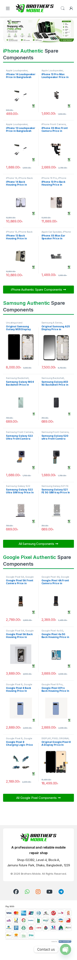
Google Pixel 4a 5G (52, 630)
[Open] (8, 8)
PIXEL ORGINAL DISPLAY (55, 739)
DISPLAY (46, 738)
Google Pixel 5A (15, 576)
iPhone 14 (11, 178)
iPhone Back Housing (19, 179)
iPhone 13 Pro (49, 178)
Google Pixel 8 (14, 684)
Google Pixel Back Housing (20, 632)
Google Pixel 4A (50, 576)
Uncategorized (14, 322)
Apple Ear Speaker (51, 231)
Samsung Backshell (17, 378)
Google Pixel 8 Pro (52, 684)
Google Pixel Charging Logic (19, 739)
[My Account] (71, 8)
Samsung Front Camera (19, 432)
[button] (7, 30)
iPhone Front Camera (53, 124)
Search (62, 8)
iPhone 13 (11, 231)
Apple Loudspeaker (17, 70)
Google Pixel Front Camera (20, 578)
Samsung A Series (51, 322)
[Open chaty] (65, 949)
